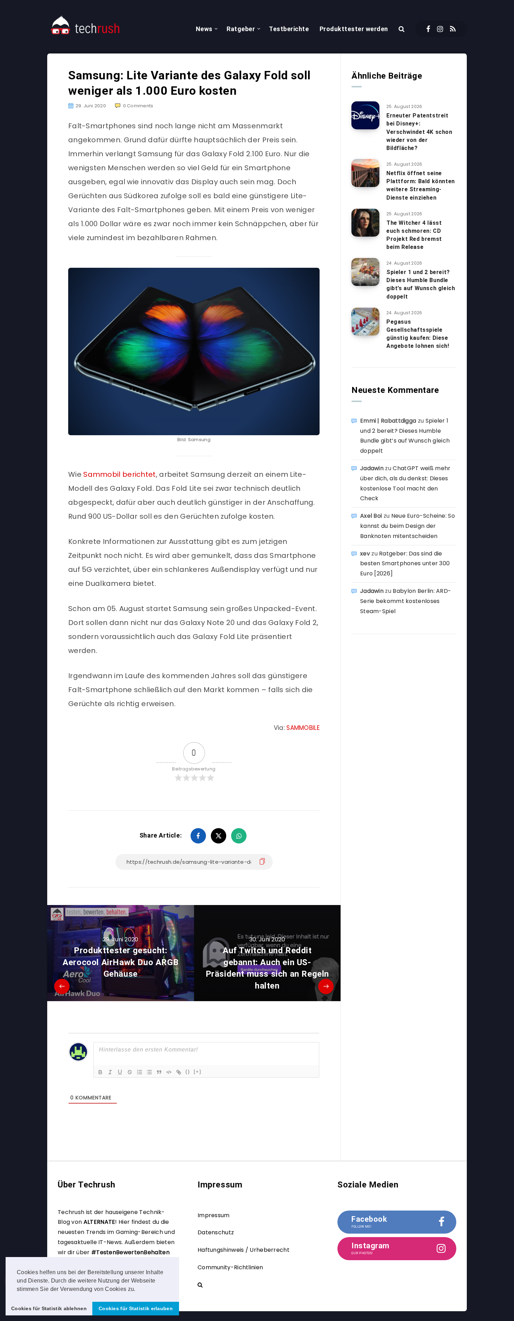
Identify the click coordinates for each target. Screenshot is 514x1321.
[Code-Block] (169, 1072)
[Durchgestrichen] (130, 1072)
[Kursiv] (110, 1072)
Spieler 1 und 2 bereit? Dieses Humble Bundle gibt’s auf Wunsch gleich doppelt (420, 284)
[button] (138, 1289)
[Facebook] (428, 29)
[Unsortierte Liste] (149, 1072)
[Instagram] (440, 29)
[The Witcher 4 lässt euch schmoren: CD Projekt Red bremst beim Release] (365, 223)
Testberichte (289, 29)
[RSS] (453, 29)
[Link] (179, 1072)
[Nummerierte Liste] (139, 1072)
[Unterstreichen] (120, 1072)
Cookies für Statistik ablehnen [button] (49, 1308)
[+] (197, 1071)
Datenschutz (216, 1232)
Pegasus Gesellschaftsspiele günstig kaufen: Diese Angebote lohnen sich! (417, 334)
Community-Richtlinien (230, 1267)
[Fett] (100, 1072)
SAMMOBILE (303, 728)
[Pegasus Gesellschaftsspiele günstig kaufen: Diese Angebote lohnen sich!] (365, 322)
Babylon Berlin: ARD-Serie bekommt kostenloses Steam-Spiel (405, 601)
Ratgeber (241, 29)
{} (187, 1071)
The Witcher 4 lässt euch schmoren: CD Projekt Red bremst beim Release (414, 235)
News (204, 29)
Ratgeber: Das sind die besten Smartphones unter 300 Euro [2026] (405, 564)
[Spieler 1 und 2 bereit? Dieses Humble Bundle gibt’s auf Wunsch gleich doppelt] (365, 272)
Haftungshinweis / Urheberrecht (244, 1250)
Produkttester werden (354, 29)
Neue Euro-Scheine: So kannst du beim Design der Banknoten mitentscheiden (407, 526)
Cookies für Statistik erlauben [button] (136, 1308)
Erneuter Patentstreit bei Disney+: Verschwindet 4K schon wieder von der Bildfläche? (419, 131)
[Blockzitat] (159, 1072)
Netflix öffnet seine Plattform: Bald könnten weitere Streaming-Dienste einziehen (420, 185)
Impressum (214, 1215)
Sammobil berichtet (119, 474)
